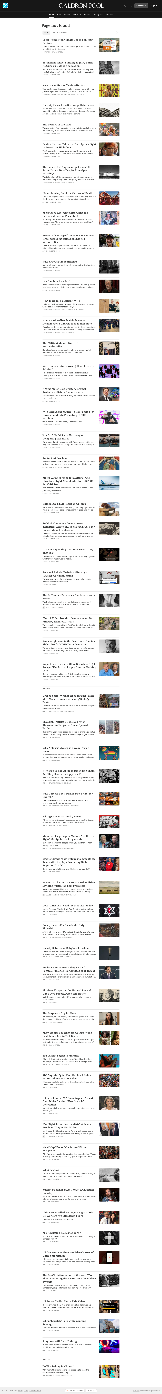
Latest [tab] (46, 32)
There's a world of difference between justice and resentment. (69, 1327)
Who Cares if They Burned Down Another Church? (68, 795)
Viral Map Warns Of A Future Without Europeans (65, 1149)
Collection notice (35, 1391)
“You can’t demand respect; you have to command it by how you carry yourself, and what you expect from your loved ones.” (69, 90)
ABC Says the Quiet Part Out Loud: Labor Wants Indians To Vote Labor (67, 1077)
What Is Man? (51, 1170)
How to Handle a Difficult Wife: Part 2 (65, 85)
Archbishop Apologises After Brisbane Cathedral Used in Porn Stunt (65, 214)
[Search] (125, 5)
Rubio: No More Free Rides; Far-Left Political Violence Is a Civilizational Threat (69, 969)
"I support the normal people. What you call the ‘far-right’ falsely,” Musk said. (67, 843)
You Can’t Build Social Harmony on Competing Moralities (63, 437)
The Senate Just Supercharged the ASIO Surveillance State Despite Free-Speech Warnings (66, 170)
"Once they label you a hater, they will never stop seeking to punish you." (69, 1109)
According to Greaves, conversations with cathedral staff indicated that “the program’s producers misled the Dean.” (68, 220)
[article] (81, 47)
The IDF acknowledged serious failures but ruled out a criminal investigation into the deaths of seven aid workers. (68, 246)
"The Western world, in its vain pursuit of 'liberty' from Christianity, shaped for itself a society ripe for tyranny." (67, 1286)
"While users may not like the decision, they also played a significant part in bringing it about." (67, 1345)
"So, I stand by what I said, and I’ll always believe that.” (66, 869)
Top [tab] (53, 32)
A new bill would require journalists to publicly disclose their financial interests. (69, 266)
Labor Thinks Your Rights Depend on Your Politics (68, 41)
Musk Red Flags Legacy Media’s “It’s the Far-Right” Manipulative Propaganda (69, 838)
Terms (26, 1391)
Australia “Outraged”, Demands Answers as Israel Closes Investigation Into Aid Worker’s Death (68, 239)
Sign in (154, 5)
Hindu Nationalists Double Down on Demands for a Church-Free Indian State (67, 322)
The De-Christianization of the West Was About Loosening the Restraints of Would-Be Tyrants (69, 1278)
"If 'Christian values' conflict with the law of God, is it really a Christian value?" (69, 1237)
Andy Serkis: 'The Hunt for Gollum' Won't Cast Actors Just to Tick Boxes (67, 1034)
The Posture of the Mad (57, 124)
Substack (136, 1391)
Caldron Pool (57, 52)
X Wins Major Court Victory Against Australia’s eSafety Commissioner (64, 390)
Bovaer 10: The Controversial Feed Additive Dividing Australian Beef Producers (69, 884)
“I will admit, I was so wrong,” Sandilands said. (63, 421)
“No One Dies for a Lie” (56, 281)
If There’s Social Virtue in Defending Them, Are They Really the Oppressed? (69, 772)
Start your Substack (76, 1391)
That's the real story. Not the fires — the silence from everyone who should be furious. (65, 801)
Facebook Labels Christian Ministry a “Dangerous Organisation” (65, 574)
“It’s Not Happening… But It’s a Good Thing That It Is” (68, 551)
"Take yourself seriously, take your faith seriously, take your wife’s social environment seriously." (68, 305)
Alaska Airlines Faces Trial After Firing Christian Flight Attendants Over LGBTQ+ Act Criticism (68, 481)
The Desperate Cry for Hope (59, 1013)
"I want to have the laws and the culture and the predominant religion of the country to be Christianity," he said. (69, 1197)
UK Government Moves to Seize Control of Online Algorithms (68, 1254)
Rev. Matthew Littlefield (74, 94)
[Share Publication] (130, 5)
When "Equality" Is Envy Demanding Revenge (64, 1322)
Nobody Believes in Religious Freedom (66, 947)
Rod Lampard (69, 182)
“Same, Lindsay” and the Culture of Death (68, 193)
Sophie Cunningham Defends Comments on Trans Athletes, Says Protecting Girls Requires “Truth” (69, 862)
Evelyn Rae (71, 895)
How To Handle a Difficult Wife (61, 300)
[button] (51, 14)
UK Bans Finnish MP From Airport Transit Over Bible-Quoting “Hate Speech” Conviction (68, 1101)
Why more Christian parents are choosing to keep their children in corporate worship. (66, 1371)
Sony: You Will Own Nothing (60, 1341)
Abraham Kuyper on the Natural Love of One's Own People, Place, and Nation (67, 992)
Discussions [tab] (62, 32)
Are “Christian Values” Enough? (62, 1232)
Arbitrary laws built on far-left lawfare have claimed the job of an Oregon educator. (69, 706)
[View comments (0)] (62, 55)
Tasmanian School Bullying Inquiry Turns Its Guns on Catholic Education (68, 64)
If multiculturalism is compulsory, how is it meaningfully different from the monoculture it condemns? (67, 351)
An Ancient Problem (55, 458)
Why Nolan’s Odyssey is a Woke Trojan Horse (66, 749)
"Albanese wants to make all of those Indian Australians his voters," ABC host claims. (68, 1083)
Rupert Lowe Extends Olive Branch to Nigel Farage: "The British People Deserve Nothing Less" (69, 667)
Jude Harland (53, 1242)
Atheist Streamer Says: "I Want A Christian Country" (68, 1191)
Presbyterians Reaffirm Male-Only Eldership (63, 927)
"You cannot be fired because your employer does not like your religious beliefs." (68, 488)
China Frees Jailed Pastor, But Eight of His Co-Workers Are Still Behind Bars (68, 1214)
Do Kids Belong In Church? (59, 1366)
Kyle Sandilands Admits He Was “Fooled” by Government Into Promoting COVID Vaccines (69, 415)
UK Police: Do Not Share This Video (64, 1301)
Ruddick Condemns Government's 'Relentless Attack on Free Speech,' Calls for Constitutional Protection (69, 526)
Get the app (91, 1391)
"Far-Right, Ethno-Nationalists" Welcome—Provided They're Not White (68, 1126)
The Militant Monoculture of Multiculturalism (60, 345)
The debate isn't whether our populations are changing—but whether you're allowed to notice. (69, 557)
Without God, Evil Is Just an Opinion (64, 503)
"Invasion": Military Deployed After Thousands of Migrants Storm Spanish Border (66, 725)
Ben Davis (52, 584)
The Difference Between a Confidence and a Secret (69, 597)
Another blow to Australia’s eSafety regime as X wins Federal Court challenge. (69, 396)
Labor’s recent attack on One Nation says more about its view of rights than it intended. (69, 47)
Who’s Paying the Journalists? (61, 261)
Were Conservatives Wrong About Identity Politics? (68, 367)
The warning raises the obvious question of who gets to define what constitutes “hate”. (67, 580)
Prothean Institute (72, 114)
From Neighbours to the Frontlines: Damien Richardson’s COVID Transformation (69, 643)
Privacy (20, 1391)
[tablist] (55, 32)
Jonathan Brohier (56, 1022)
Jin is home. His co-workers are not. (58, 1219)
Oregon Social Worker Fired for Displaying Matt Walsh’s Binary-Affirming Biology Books (68, 699)
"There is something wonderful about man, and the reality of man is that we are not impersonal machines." (69, 1174)
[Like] (44, 78)
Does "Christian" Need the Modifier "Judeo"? (69, 905)
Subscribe (141, 5)
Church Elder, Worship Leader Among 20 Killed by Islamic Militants (67, 620)
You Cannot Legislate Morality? (62, 1055)
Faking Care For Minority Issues (62, 816)
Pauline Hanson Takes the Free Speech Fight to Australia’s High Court (69, 146)
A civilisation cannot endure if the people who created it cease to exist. (67, 998)
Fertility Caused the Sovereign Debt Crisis (68, 105)
